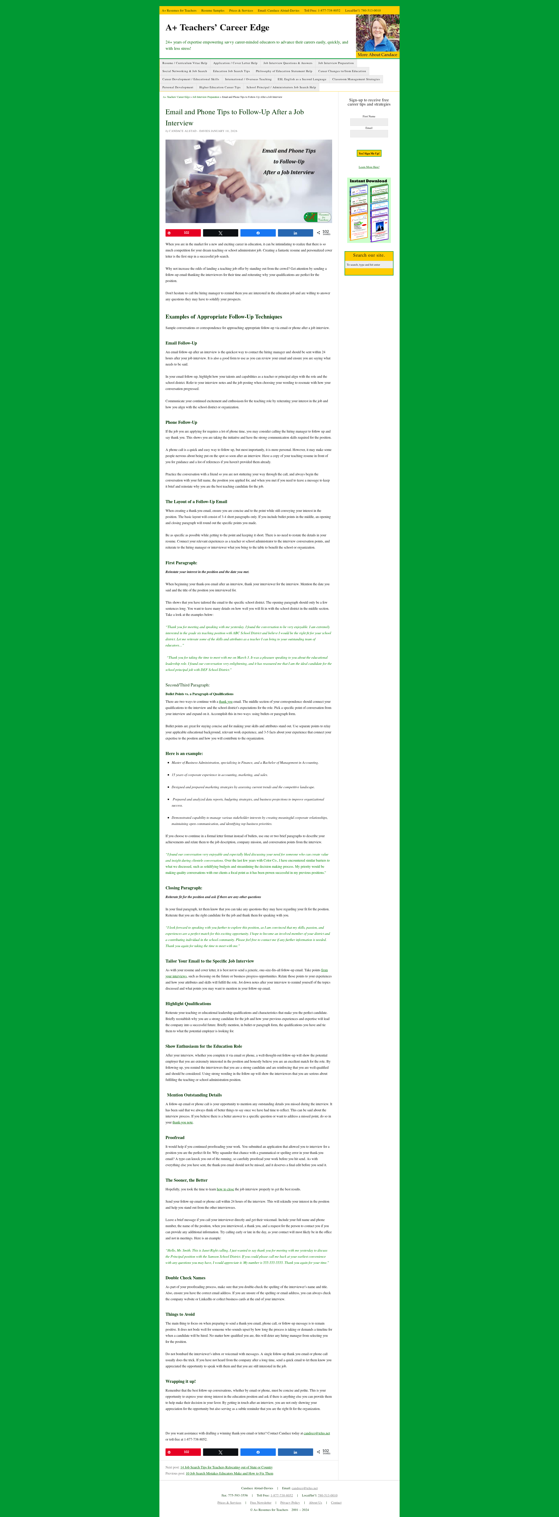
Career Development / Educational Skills (190, 79)
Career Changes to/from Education (342, 71)
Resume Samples (212, 10)
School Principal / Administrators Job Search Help (281, 87)
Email (369, 128)
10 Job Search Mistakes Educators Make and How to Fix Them (229, 1473)
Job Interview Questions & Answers (288, 63)
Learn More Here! (369, 167)
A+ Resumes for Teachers (179, 10)
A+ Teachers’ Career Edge (217, 26)
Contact (336, 1502)
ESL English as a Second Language (302, 79)
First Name (369, 116)
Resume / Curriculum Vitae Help (184, 63)
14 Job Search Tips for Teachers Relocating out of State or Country (226, 1467)
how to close (225, 1189)
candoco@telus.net (317, 1433)
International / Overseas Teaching (248, 79)
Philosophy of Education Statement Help (284, 71)
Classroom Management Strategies (356, 79)
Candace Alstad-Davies (283, 10)
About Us (315, 1502)
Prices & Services (241, 10)
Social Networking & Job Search (184, 71)
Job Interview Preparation (336, 63)
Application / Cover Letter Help (235, 63)
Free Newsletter (260, 1502)
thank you (226, 701)
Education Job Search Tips (231, 71)
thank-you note (183, 1122)
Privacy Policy (290, 1502)
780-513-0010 (371, 10)
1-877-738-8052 (329, 10)
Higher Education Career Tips (220, 87)
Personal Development (177, 87)
